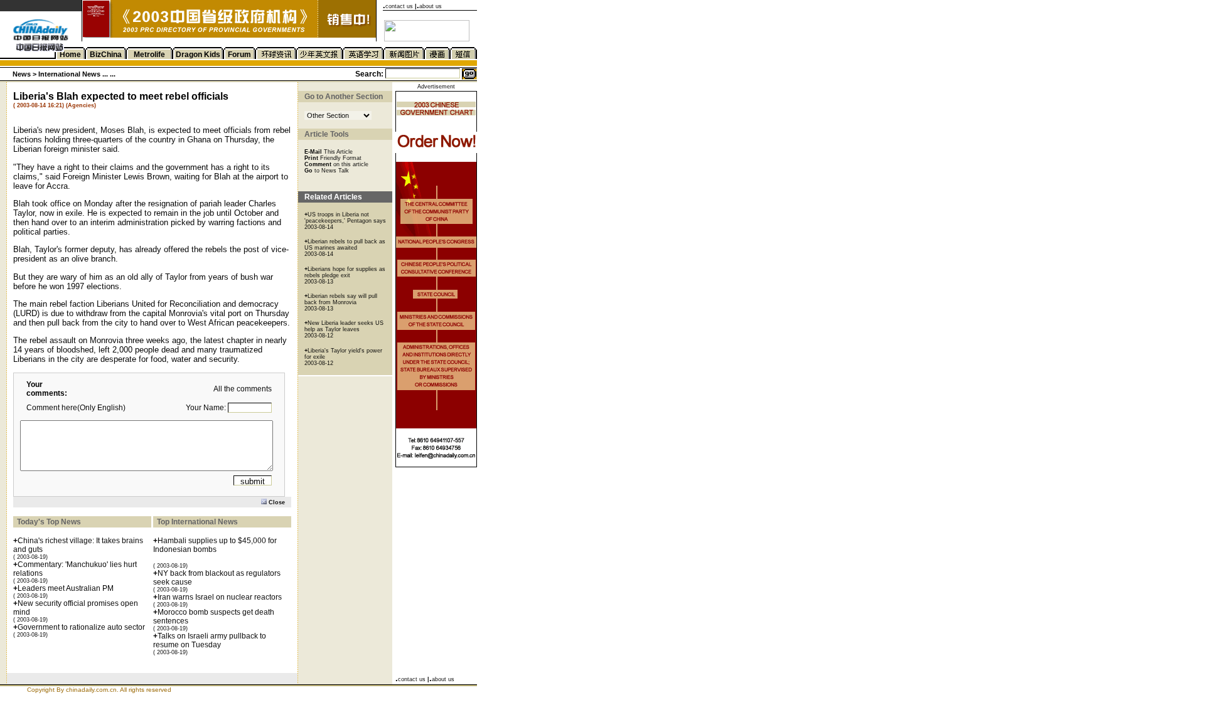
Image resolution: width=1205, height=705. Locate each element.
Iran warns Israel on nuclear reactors (220, 597)
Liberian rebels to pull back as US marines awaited (344, 244)
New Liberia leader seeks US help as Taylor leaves (343, 326)
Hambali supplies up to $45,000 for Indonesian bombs (215, 545)
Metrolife (149, 54)
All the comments (242, 388)
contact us (399, 6)
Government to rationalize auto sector (81, 627)
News (22, 74)
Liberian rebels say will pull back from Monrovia (340, 299)
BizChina (106, 54)
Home (70, 54)
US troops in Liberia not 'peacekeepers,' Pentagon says (345, 217)
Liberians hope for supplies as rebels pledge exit (344, 272)
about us (430, 6)
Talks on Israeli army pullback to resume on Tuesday (209, 640)
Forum (239, 54)
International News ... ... (76, 74)
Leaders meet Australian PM (66, 588)
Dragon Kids (198, 54)
